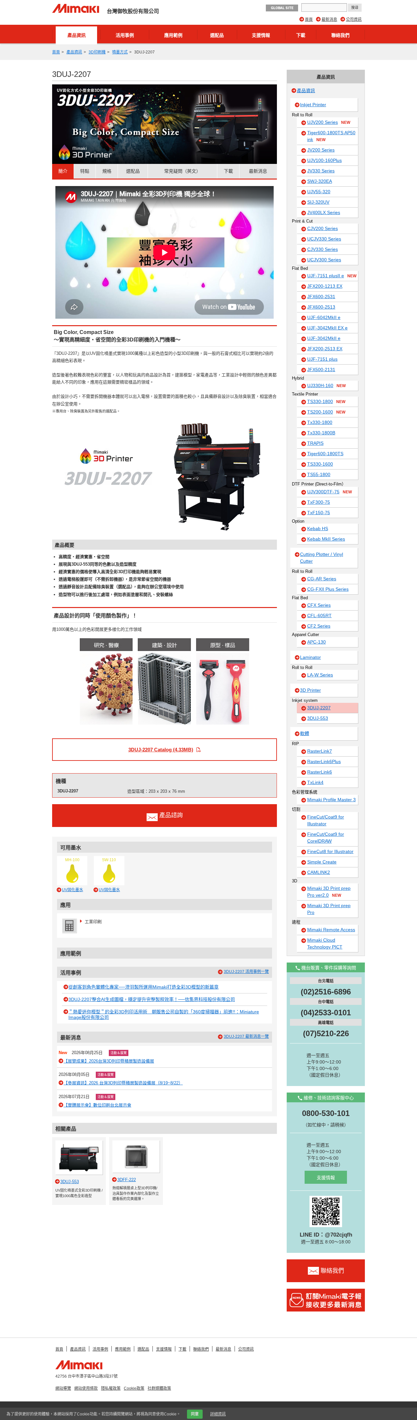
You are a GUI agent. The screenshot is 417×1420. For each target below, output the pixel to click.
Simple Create (322, 861)
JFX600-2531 (321, 296)
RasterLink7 (319, 751)
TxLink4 (315, 782)
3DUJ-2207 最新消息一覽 (246, 1036)
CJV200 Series (322, 228)
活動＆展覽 (118, 1053)
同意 (195, 1414)
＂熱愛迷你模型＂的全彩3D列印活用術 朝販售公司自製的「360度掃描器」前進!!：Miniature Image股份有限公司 (163, 1014)
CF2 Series (318, 626)
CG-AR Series (321, 578)
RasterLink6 (319, 772)
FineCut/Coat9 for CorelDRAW (325, 838)
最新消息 (329, 19)
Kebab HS (317, 528)
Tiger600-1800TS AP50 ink (331, 136)
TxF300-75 (318, 502)
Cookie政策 (134, 1388)
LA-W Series (320, 674)
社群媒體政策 (159, 1388)
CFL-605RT (319, 615)
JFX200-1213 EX (324, 286)
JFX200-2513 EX (324, 348)
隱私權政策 (111, 1388)
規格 (106, 171)
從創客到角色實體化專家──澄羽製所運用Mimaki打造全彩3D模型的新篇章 (143, 987)
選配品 (217, 35)
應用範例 (173, 35)
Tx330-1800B (321, 432)
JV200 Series (321, 149)
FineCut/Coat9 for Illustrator (325, 820)
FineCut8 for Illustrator (330, 851)
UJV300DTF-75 (329, 491)
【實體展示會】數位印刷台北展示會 (97, 1105)
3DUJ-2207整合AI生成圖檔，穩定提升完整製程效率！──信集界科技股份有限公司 (151, 999)
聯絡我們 (340, 35)
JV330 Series (321, 170)
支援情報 (261, 35)
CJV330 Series (322, 249)
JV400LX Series (323, 212)
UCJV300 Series (324, 259)
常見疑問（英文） (182, 171)
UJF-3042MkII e (323, 338)
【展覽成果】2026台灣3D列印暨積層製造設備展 (109, 1061)
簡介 (62, 171)
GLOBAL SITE (282, 8)
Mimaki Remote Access (331, 929)
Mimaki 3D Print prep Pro (329, 909)
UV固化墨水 (72, 890)
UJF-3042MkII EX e (327, 327)
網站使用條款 (86, 1388)
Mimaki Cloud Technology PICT (324, 943)
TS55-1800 (318, 474)
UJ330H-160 (326, 385)
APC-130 (316, 642)
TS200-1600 (326, 411)
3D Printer (310, 690)
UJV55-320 (318, 191)
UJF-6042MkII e (323, 317)
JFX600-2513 (321, 307)
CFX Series (319, 605)
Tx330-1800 (319, 422)
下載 (300, 35)
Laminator (310, 657)
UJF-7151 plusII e (331, 275)
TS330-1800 (326, 401)
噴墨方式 (120, 52)
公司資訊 (354, 19)
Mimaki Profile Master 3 (331, 799)
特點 (84, 171)
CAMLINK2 (318, 872)
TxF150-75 (318, 512)
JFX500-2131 (321, 369)
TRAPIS (315, 443)
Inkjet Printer (313, 104)
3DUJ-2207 (319, 707)
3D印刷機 (97, 52)
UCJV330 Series (324, 238)
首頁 (309, 19)
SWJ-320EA (319, 181)
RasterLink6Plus (324, 761)
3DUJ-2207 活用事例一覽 (246, 972)
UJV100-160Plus (324, 160)
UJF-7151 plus (322, 359)
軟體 (304, 733)
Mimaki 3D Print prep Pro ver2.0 (329, 892)
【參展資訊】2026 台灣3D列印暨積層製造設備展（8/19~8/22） (123, 1082)
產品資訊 (76, 35)
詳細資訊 (218, 1414)
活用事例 (125, 35)
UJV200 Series (328, 122)
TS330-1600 (320, 464)
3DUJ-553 (317, 718)
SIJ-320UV (318, 202)
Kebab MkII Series (326, 539)
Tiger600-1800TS (325, 453)
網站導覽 (63, 1388)
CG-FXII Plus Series (328, 589)
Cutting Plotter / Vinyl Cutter (321, 558)
